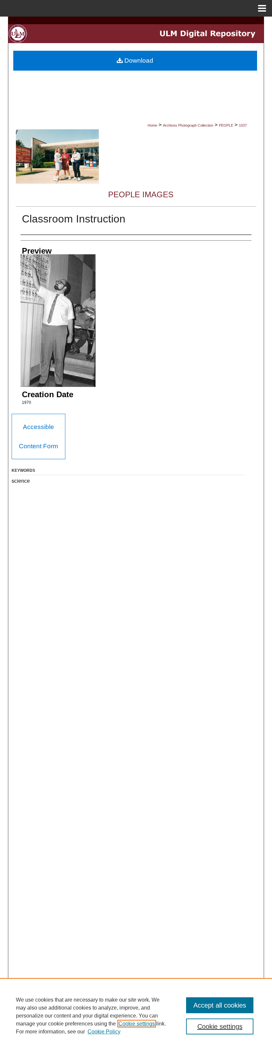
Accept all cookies (219, 1005)
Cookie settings (136, 1023)
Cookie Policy (104, 1031)
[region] (136, 1015)
